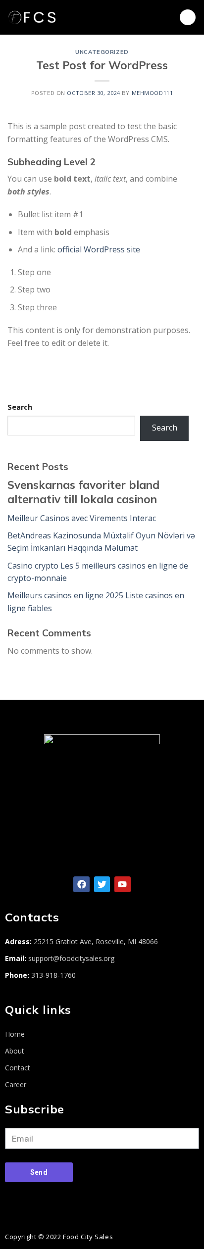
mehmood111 (152, 92)
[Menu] (188, 17)
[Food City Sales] (52, 17)
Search (19, 407)
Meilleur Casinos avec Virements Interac (81, 518)
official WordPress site (98, 249)
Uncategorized (101, 51)
